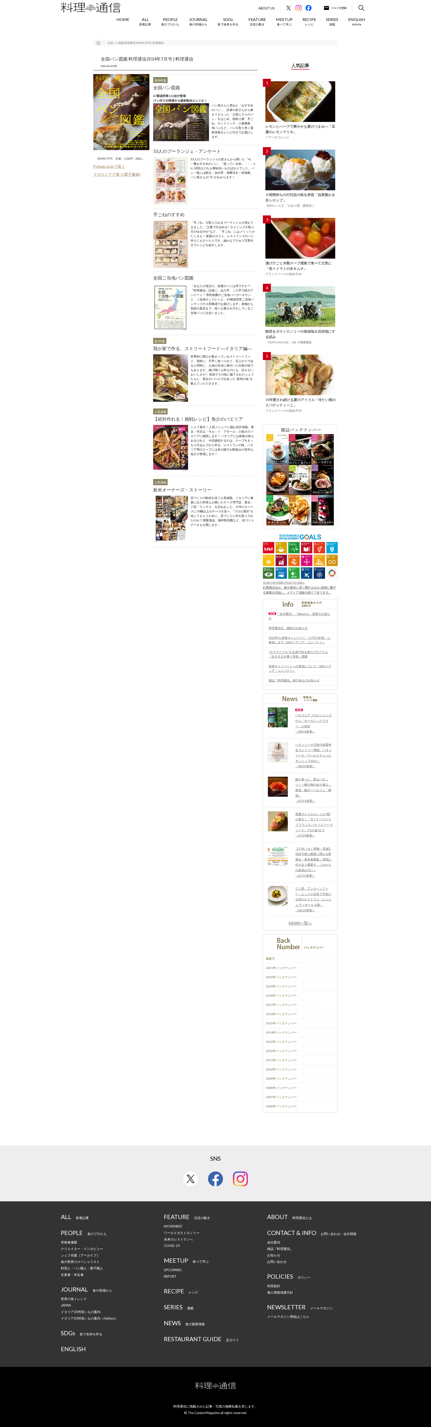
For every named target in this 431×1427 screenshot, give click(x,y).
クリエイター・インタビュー (82, 1249)
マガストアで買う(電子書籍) (116, 174)
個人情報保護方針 (280, 1292)
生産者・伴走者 (72, 1275)
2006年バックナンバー (281, 1106)
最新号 (270, 958)
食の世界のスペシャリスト (80, 1262)
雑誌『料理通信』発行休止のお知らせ (294, 680)
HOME (122, 19)
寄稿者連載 (69, 1242)
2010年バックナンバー (281, 1069)
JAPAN (66, 1305)
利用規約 (273, 1286)
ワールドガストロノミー (182, 1233)
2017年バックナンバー (281, 1005)
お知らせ (273, 1255)
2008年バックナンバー (281, 1088)
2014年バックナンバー (281, 1032)
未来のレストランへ (178, 1239)
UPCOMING (173, 1270)
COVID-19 (172, 1246)
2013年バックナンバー (281, 1042)
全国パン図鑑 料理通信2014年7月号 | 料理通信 (136, 42)
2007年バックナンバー (281, 1097)
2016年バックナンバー (281, 1014)
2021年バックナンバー (281, 968)
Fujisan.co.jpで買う (109, 166)
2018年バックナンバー (281, 995)
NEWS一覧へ (300, 923)
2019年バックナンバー (281, 986)
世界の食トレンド (74, 1299)
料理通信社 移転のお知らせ (288, 628)
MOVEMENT (173, 1226)
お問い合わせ (277, 1262)
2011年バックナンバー (281, 1060)
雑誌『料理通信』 (280, 1249)
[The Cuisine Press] (90, 7)
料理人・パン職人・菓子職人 (82, 1268)
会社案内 (273, 1242)
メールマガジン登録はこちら (288, 1317)
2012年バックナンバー (281, 1051)
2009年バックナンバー (281, 1078)
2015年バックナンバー (281, 1023)
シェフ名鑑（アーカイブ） (80, 1255)
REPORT (170, 1276)
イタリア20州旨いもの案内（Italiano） (89, 1318)
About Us (266, 8)
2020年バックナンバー (281, 977)
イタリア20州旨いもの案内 (81, 1312)
